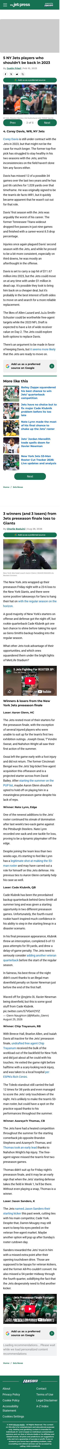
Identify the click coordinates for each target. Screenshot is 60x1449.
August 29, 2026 (12, 1032)
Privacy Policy (11, 1411)
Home (6, 490)
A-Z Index (40, 1422)
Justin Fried (14, 67)
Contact (39, 1405)
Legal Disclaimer (44, 1416)
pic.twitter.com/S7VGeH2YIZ (21, 1024)
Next (45, 120)
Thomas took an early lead (20, 1165)
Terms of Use (42, 1411)
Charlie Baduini (16, 531)
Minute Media (21, 1441)
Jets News (18, 490)
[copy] (22, 73)
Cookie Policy (11, 1416)
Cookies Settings (13, 1433)
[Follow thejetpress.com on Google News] (49, 369)
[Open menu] (5, 5)
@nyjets (26, 1009)
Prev (13, 120)
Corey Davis (10, 137)
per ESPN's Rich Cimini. (28, 1089)
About (6, 1405)
